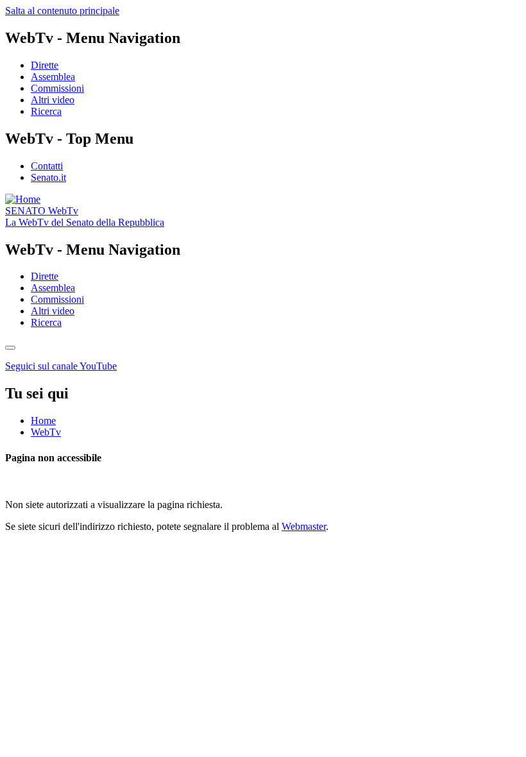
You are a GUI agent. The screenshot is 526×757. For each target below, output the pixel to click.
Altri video (52, 99)
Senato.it (48, 177)
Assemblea (53, 76)
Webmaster (304, 526)
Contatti (47, 165)
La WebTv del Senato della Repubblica (84, 222)
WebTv (41, 210)
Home (43, 420)
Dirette (44, 65)
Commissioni (57, 88)
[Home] (22, 199)
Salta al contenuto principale (62, 10)
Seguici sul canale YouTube (61, 366)
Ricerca (46, 111)
